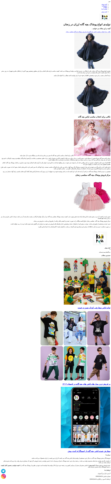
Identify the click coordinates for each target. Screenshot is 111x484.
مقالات (105, 7)
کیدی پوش (104, 4)
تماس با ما (104, 9)
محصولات (104, 6)
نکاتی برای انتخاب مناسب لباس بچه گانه (99, 31)
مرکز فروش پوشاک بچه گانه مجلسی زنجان (77, 31)
